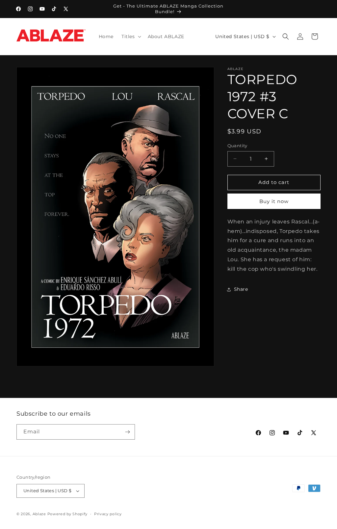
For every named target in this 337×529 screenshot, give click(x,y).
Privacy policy (108, 514)
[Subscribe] (127, 432)
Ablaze (39, 514)
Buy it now (274, 201)
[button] (130, 36)
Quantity (237, 145)
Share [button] (241, 289)
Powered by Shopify (67, 514)
